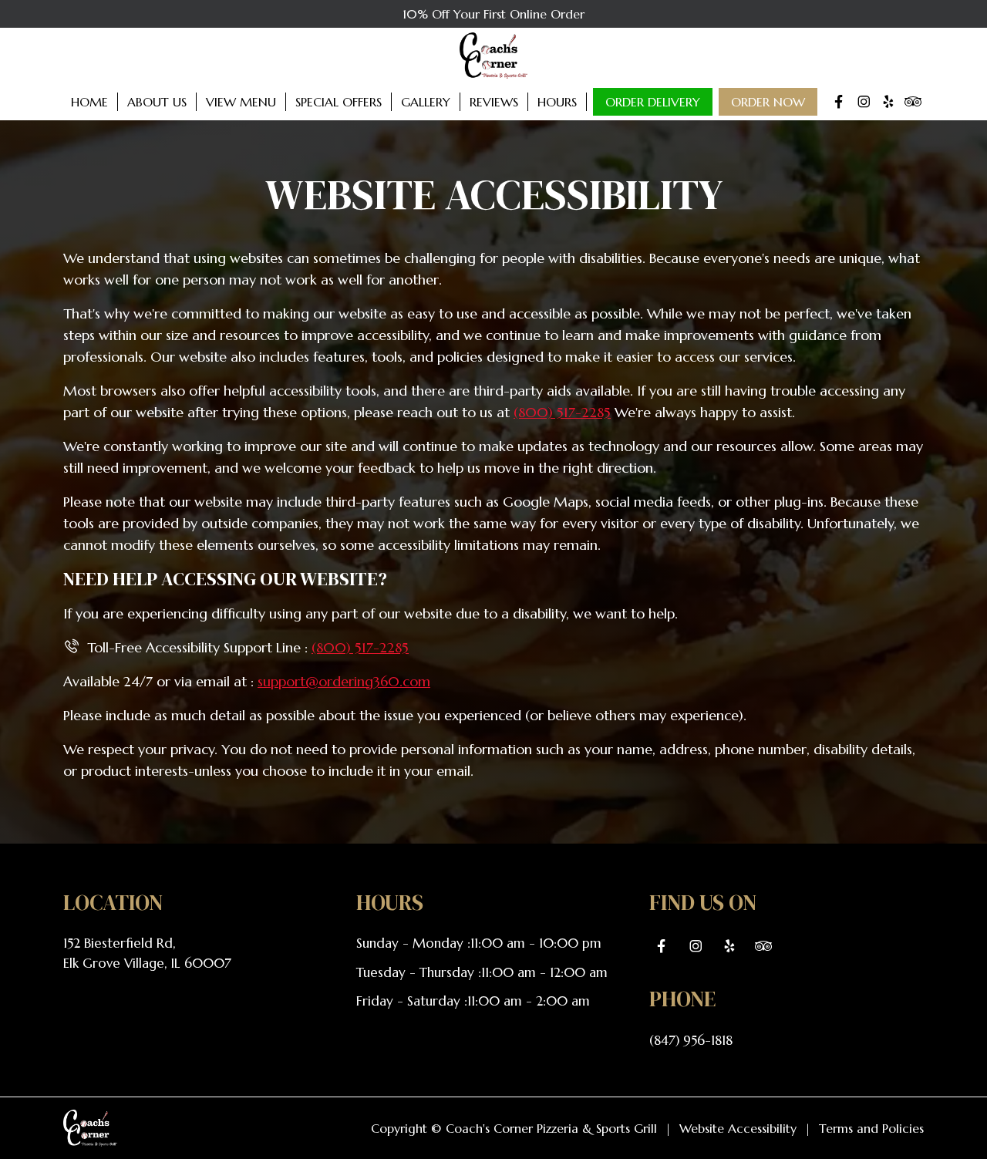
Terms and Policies (871, 1128)
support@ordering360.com (344, 681)
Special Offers (338, 101)
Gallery (425, 101)
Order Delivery (652, 101)
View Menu (241, 101)
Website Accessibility (738, 1128)
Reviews (494, 101)
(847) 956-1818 (691, 1040)
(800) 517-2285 (562, 412)
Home (89, 101)
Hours (557, 101)
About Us (157, 101)
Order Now (768, 101)
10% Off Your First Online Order (493, 14)
